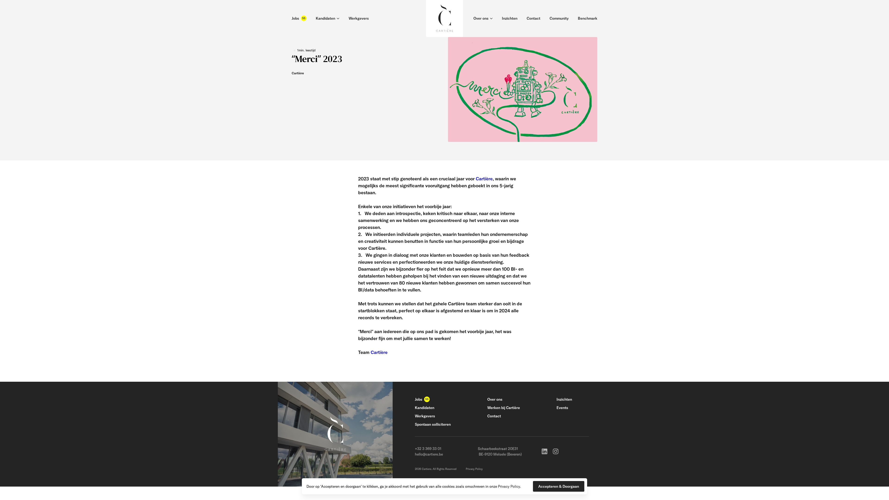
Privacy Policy (474, 469)
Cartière (484, 178)
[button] (558, 486)
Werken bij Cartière (503, 407)
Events (562, 407)
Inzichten (564, 399)
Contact (494, 416)
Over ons (494, 399)
